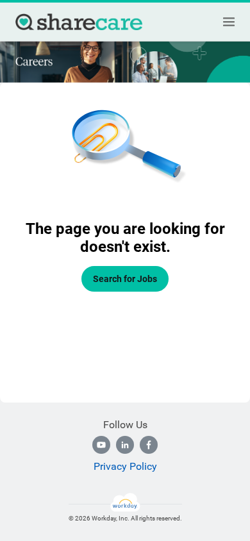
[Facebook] (149, 445)
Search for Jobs (125, 279)
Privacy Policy (125, 466)
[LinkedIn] (125, 445)
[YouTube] (101, 445)
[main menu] (229, 22)
